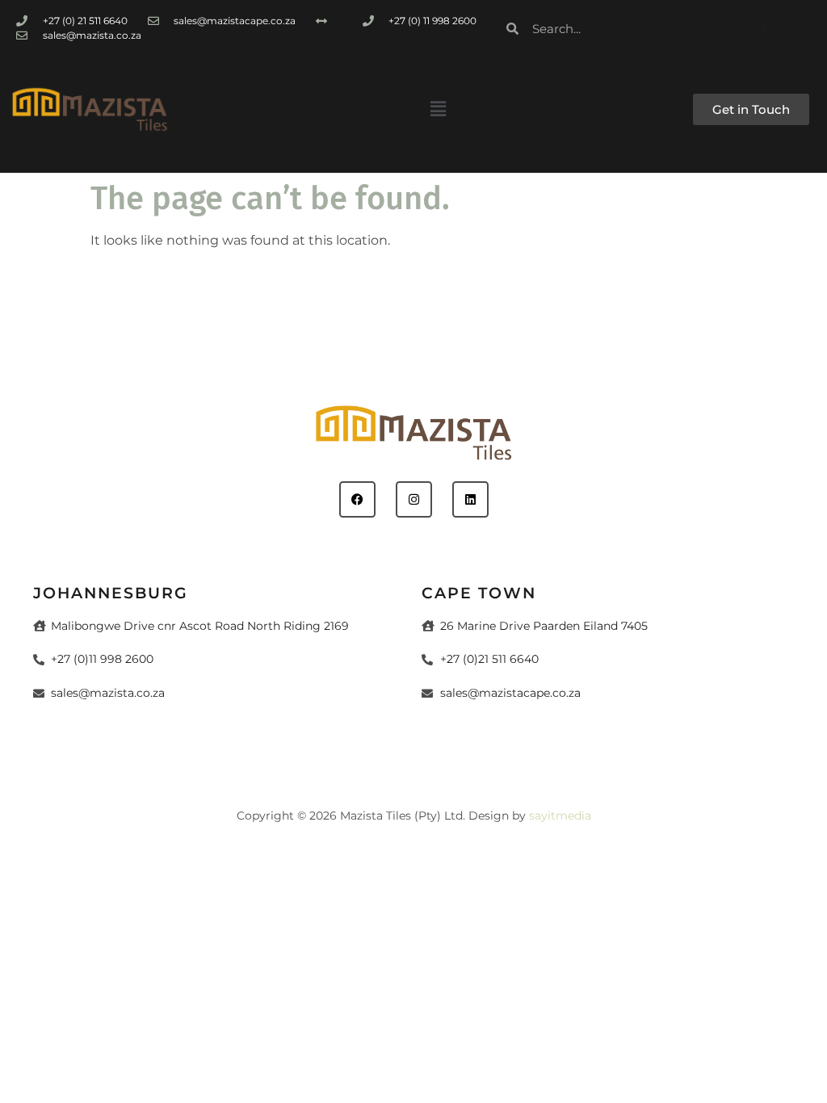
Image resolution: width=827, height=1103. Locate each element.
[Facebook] (357, 499)
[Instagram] (795, 28)
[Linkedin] (470, 499)
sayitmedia (560, 815)
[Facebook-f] (763, 28)
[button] (437, 109)
